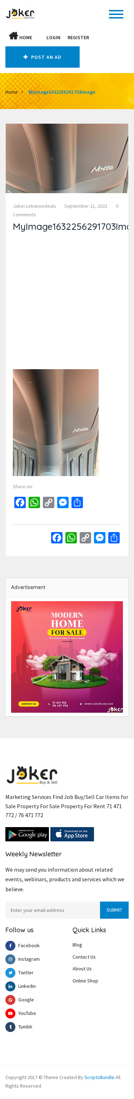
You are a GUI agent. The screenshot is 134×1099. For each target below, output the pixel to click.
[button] (39, 37)
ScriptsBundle (99, 1077)
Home (25, 37)
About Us (82, 968)
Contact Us (84, 957)
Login (53, 37)
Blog (77, 944)
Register (78, 37)
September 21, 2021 (86, 206)
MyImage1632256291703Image (62, 92)
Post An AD (45, 57)
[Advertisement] (67, 302)
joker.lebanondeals (34, 206)
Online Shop (85, 980)
